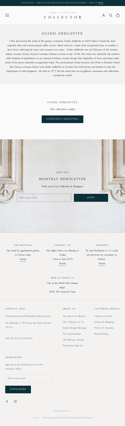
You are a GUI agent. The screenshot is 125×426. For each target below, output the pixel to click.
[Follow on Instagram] (15, 401)
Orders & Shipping (104, 322)
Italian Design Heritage (74, 328)
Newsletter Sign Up (72, 345)
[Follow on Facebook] (6, 401)
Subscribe (18, 389)
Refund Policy (101, 334)
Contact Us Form (103, 316)
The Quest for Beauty (73, 316)
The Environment (71, 334)
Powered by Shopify (81, 417)
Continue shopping (62, 119)
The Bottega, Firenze (73, 340)
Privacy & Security (104, 328)
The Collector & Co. (73, 322)
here (100, 2)
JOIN (90, 197)
